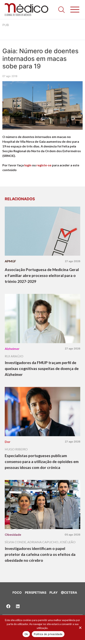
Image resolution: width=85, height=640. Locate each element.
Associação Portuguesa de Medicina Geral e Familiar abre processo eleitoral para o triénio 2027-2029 (42, 275)
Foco (17, 592)
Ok (26, 634)
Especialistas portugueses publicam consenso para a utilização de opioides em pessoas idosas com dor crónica (42, 461)
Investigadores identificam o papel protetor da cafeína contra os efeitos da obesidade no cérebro (40, 554)
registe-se (43, 165)
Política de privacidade (48, 634)
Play (53, 592)
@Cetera (69, 592)
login (27, 165)
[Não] (80, 628)
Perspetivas (35, 592)
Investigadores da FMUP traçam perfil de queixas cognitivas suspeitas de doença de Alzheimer (42, 368)
